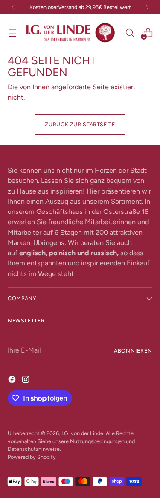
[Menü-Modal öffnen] (12, 32)
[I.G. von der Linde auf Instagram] (26, 379)
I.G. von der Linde (82, 433)
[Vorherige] (13, 7)
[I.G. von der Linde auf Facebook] (13, 379)
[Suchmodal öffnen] (129, 32)
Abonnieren (133, 350)
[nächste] (147, 7)
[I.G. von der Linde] (70, 33)
